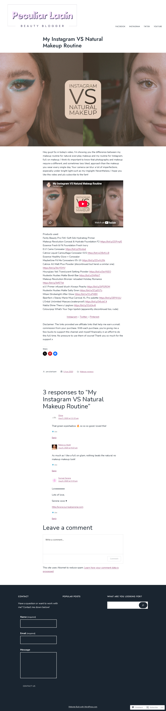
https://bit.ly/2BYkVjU (110, 297)
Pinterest (94, 316)
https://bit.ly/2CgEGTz (91, 290)
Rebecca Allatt (64, 445)
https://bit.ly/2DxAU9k (93, 260)
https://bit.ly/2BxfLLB (98, 252)
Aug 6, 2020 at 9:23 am (68, 448)
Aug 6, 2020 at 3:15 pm (68, 481)
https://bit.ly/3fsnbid (75, 249)
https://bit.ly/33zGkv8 (85, 305)
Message (25, 649)
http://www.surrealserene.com (67, 507)
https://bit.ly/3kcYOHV (54, 267)
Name (28, 616)
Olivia (60, 415)
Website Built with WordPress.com (82, 707)
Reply (54, 437)
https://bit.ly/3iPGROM (98, 286)
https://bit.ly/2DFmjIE (111, 241)
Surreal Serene (64, 478)
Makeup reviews (87, 371)
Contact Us (29, 686)
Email (27, 633)
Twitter (84, 316)
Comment (114, 558)
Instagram (72, 316)
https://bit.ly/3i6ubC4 (96, 301)
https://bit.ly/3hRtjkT (89, 275)
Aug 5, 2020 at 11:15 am (68, 418)
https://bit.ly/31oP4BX (86, 294)
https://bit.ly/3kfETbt (53, 282)
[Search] (143, 605)
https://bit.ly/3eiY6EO (100, 271)
